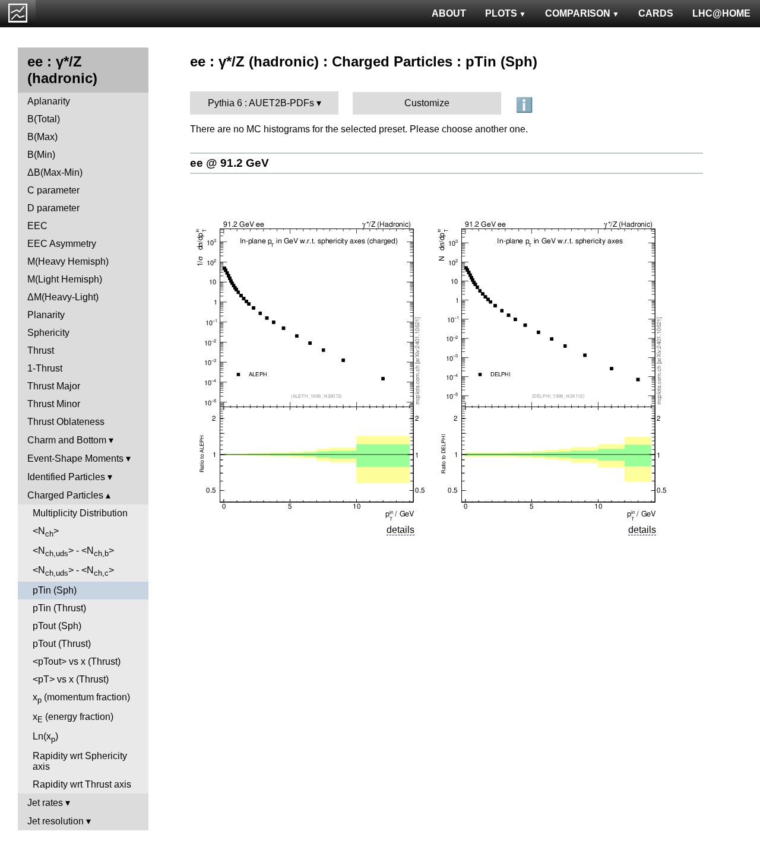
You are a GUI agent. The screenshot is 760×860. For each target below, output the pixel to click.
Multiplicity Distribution (80, 513)
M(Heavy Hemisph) (68, 261)
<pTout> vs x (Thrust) (77, 661)
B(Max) (42, 137)
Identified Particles (66, 477)
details (400, 530)
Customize (426, 103)
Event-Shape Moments (75, 458)
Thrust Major (53, 386)
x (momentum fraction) (81, 698)
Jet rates (45, 803)
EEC (37, 226)
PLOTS (501, 13)
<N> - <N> (73, 551)
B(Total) (43, 119)
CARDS (655, 13)
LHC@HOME (721, 13)
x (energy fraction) (73, 718)
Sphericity (48, 333)
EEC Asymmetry (61, 244)
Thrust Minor (53, 404)
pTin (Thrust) (59, 608)
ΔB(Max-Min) (55, 172)
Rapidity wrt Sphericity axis (80, 761)
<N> (46, 532)
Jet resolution (55, 821)
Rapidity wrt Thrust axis (82, 784)
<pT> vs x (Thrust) (71, 679)
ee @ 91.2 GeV (229, 163)
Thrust (40, 350)
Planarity (46, 315)
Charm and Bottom (66, 440)
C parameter (53, 190)
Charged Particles (65, 495)
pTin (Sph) (55, 590)
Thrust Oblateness (65, 422)
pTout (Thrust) (62, 644)
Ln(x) (45, 737)
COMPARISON (577, 13)
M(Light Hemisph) (64, 279)
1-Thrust (44, 368)
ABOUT (449, 13)
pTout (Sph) (57, 626)
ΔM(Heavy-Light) (63, 297)
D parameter (53, 208)
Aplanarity (48, 101)
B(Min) (41, 155)
